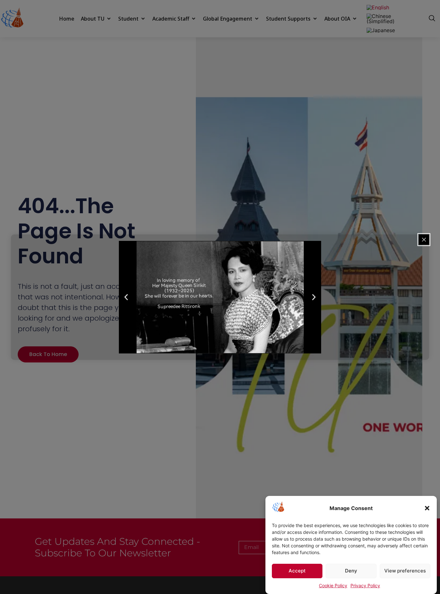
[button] (427, 508)
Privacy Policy (365, 585)
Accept (297, 571)
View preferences (405, 571)
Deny (351, 571)
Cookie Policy (333, 585)
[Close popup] (424, 239)
